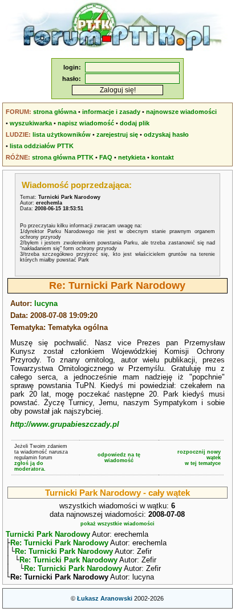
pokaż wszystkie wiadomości (117, 524)
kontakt (162, 157)
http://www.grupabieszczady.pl (64, 424)
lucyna (46, 303)
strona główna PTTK (63, 157)
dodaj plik (134, 123)
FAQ (105, 157)
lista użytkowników (62, 134)
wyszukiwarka (31, 123)
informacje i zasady (111, 111)
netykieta (131, 157)
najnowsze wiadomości (181, 111)
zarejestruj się (117, 134)
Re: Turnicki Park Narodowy (59, 542)
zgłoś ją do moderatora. (30, 466)
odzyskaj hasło (166, 134)
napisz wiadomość (86, 123)
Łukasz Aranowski (104, 598)
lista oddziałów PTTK (42, 145)
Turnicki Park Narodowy (48, 534)
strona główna (54, 111)
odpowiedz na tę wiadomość (119, 457)
